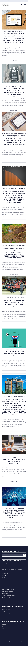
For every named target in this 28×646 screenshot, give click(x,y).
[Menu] (24, 4)
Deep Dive (21, 85)
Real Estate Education (6, 597)
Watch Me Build (7, 188)
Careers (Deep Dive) (13, 85)
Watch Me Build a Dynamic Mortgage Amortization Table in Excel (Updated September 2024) (14, 199)
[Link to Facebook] (15, 644)
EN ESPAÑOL (7, 0)
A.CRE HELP (13, 0)
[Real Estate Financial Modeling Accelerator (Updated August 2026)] (14, 19)
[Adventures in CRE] (11, 4)
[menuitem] (21, 4)
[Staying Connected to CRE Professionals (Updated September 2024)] (14, 285)
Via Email (4, 575)
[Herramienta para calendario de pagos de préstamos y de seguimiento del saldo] (14, 121)
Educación (21, 508)
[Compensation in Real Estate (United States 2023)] (14, 338)
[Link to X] (21, 644)
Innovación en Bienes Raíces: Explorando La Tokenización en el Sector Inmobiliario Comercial (14, 514)
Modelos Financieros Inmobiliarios (11, 133)
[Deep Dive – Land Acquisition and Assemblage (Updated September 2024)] (14, 233)
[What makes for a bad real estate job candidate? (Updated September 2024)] (14, 73)
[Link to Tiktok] (23, 644)
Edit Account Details (6, 616)
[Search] (21, 4)
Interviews (14, 86)
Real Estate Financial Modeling (8, 591)
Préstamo (11, 135)
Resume (8, 86)
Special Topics (7, 245)
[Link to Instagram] (25, 644)
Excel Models (12, 191)
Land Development (16, 245)
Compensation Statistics (11, 350)
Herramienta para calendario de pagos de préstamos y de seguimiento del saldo (14, 141)
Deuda (16, 135)
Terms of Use (4, 631)
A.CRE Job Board (5, 593)
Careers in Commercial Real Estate (8, 595)
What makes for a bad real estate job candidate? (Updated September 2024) (14, 91)
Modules (22, 190)
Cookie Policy (4, 626)
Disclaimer (4, 633)
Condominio (17, 396)
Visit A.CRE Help (5, 573)
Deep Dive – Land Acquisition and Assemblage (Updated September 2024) (14, 255)
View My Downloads (6, 613)
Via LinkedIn (4, 577)
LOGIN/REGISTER (20, 0)
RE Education (8, 31)
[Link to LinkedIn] (19, 644)
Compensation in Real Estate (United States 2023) (14, 353)
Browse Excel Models (6, 609)
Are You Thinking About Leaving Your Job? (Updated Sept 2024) (14, 461)
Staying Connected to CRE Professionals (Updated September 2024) (14, 304)
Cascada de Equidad (8, 396)
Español (14, 137)
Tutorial (6, 191)
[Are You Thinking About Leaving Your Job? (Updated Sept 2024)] (14, 444)
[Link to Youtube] (17, 644)
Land (23, 245)
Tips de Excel (21, 135)
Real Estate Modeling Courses (8, 589)
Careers (19, 86)
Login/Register (5, 611)
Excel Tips (19, 191)
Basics (6, 85)
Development (6, 247)
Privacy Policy (4, 624)
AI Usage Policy (5, 628)
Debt (18, 190)
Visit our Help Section (7, 564)
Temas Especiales (13, 508)
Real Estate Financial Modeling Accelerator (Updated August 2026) (14, 40)
